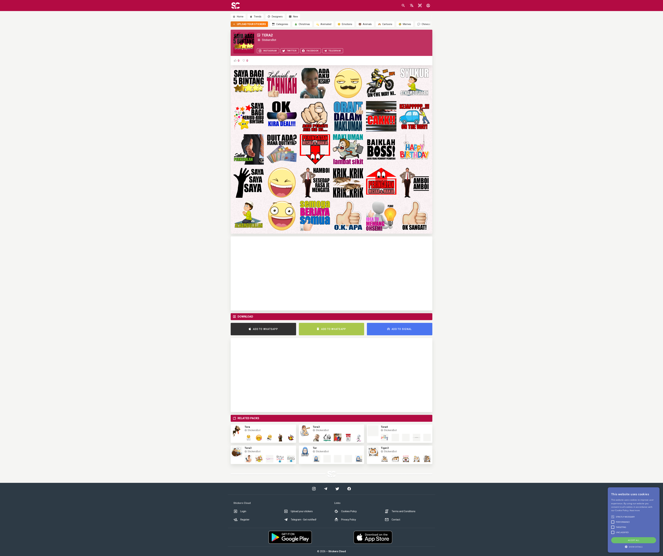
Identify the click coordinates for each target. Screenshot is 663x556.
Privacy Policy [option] (348, 519)
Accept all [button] (633, 540)
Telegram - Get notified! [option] (303, 519)
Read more (635, 510)
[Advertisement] (331, 273)
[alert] (634, 520)
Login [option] (243, 511)
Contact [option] (396, 519)
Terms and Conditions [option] (403, 511)
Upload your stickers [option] (302, 511)
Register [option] (244, 519)
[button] (411, 5)
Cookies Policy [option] (349, 511)
